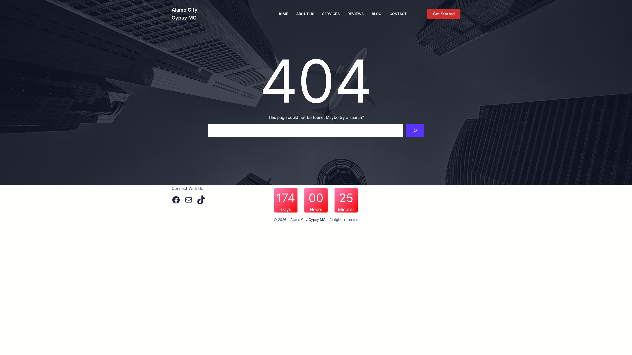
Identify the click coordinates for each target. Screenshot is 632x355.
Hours (316, 209)
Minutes (346, 209)
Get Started (444, 13)
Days (286, 209)
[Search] (415, 130)
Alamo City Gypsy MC (307, 219)
